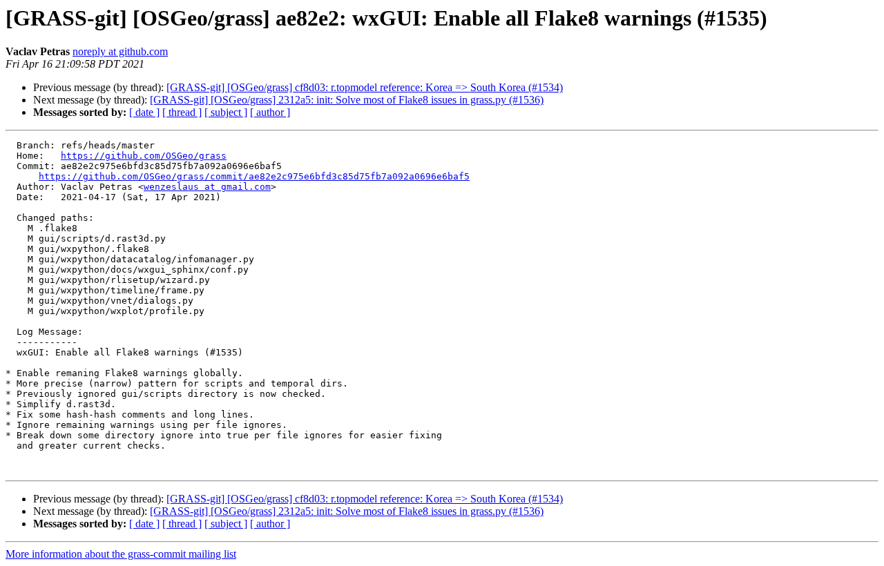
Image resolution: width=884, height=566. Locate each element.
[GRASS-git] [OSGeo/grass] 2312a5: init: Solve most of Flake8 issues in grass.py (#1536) (347, 100)
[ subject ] (225, 112)
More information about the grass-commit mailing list (121, 554)
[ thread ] (182, 112)
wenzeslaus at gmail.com (207, 187)
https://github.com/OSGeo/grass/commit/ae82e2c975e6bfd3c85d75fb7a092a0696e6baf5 (254, 176)
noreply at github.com (120, 51)
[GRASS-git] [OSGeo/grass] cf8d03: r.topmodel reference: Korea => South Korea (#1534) (364, 87)
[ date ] (144, 112)
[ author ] (270, 112)
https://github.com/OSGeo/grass (144, 155)
